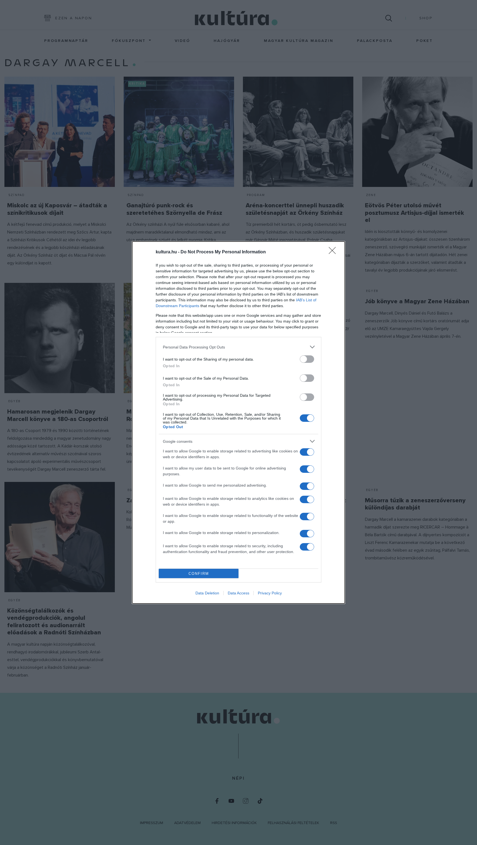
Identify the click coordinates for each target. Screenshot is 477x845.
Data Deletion (207, 593)
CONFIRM (199, 574)
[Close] (334, 252)
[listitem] (238, 347)
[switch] (307, 359)
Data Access (238, 593)
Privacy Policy (270, 593)
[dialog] (238, 422)
